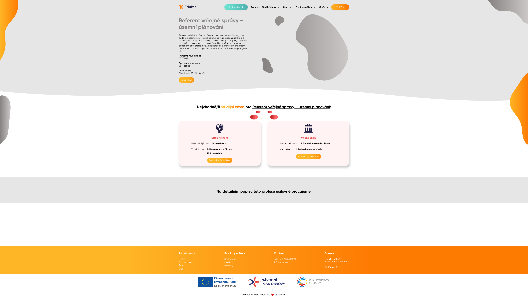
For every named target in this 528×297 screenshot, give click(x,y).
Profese (182, 259)
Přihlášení (340, 7)
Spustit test (186, 80)
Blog (181, 269)
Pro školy (228, 262)
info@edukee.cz (282, 262)
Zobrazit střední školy (219, 160)
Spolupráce (230, 259)
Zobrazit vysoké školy (308, 156)
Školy (181, 265)
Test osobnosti (236, 7)
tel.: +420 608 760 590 (285, 259)
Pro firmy (228, 265)
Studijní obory (186, 262)
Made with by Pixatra (272, 294)
